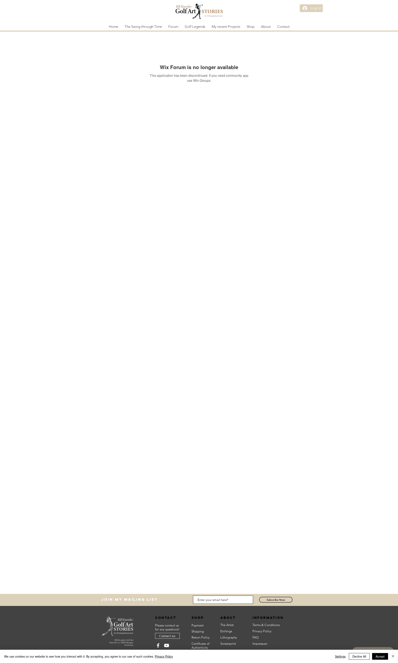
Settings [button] (340, 656)
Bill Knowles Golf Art (124, 640)
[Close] (393, 656)
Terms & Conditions (266, 625)
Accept (380, 656)
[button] (194, 27)
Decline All (359, 656)
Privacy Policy (164, 656)
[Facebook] (158, 645)
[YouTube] (167, 645)
